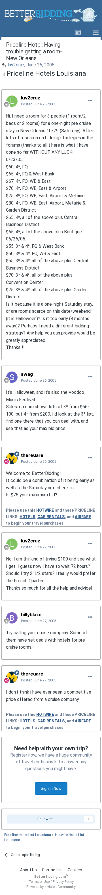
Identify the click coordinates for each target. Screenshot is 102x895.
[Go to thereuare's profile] (12, 458)
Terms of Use (39, 882)
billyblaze (31, 614)
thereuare (32, 455)
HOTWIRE (45, 510)
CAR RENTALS (51, 516)
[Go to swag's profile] (12, 377)
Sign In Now (51, 788)
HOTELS (27, 516)
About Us (28, 870)
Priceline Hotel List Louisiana (27, 835)
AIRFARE (83, 516)
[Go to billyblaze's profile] (12, 618)
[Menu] (96, 33)
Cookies (75, 870)
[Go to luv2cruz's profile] (12, 101)
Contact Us (52, 870)
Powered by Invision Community (51, 887)
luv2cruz (16, 65)
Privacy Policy (63, 882)
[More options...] (90, 100)
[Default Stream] (78, 33)
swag (27, 374)
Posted (38, 104)
